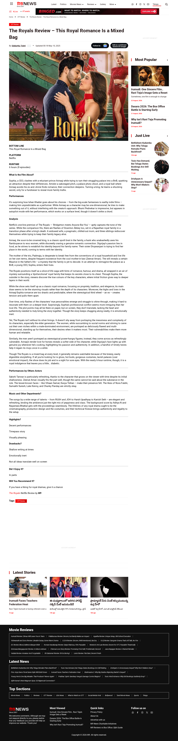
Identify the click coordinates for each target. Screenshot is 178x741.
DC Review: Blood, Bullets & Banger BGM (25, 645)
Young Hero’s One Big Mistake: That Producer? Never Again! (32, 676)
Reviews (90, 4)
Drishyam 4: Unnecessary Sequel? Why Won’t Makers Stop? (131, 668)
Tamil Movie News (123, 695)
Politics (63, 4)
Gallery (103, 4)
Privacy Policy (96, 712)
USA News (60, 695)
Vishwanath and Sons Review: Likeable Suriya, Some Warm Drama (34, 641)
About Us (94, 716)
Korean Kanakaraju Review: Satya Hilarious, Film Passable (64, 645)
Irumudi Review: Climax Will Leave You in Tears (27, 636)
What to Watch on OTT (76, 695)
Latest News (19, 661)
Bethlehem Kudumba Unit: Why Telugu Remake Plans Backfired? (34, 668)
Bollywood (108, 695)
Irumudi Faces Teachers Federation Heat (65, 672)
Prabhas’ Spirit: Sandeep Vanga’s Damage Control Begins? (79, 676)
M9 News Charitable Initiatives (103, 724)
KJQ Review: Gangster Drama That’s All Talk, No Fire (119, 641)
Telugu (156, 4)
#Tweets (26, 11)
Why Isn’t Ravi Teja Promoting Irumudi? (66, 725)
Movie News (15, 695)
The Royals (15, 493)
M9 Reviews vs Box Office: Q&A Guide (106, 727)
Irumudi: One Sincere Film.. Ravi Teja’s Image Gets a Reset (66, 713)
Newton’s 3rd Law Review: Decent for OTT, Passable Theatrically (112, 645)
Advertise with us (97, 720)
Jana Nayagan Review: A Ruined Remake (119, 649)
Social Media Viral (94, 695)
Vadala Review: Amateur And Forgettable (25, 653)
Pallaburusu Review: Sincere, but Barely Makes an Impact (69, 636)
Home (11, 17)
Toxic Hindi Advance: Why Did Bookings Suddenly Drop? (125, 676)
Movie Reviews (21, 630)
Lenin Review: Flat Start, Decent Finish (87, 653)
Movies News (75, 4)
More (112, 4)
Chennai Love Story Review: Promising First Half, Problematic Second (75, 649)
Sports (136, 695)
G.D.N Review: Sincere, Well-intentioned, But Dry (79, 641)
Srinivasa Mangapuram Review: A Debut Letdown (28, 649)
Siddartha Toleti (19, 46)
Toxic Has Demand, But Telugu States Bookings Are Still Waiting (83, 668)
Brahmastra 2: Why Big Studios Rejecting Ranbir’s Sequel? (105, 672)
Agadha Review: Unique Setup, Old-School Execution (112, 636)
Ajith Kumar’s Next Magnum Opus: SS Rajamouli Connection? (33, 681)
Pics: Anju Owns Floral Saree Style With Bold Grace (29, 672)
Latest (53, 4)
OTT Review (21, 17)
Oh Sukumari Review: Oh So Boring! (57, 653)
